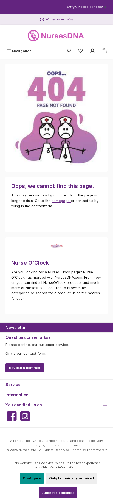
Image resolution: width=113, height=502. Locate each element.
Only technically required (71, 478)
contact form (34, 353)
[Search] (69, 51)
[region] (56, 7)
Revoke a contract (24, 368)
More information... (64, 467)
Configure (32, 478)
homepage (61, 201)
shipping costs (57, 441)
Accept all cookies (58, 493)
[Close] (105, 6)
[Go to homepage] (56, 36)
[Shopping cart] (104, 51)
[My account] (92, 51)
